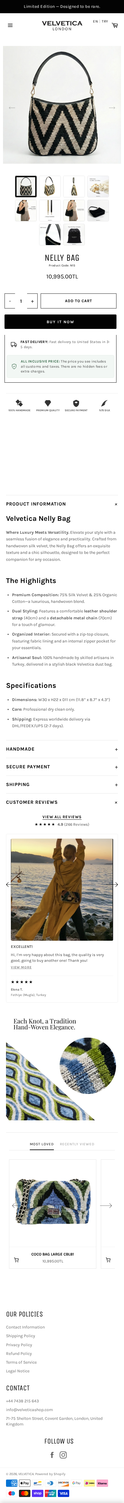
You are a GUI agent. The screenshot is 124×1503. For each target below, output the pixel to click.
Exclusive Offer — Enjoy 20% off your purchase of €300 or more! (62, 6)
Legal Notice (17, 1371)
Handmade (62, 749)
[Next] (112, 884)
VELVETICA (26, 1474)
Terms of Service (21, 1362)
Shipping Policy (20, 1335)
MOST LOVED (42, 1144)
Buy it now (60, 322)
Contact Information (25, 1327)
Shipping (62, 784)
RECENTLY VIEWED (77, 1144)
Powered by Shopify (50, 1474)
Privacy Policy (19, 1344)
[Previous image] (12, 108)
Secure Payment (62, 767)
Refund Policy (19, 1353)
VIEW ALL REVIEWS (62, 817)
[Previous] (12, 884)
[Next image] (112, 108)
